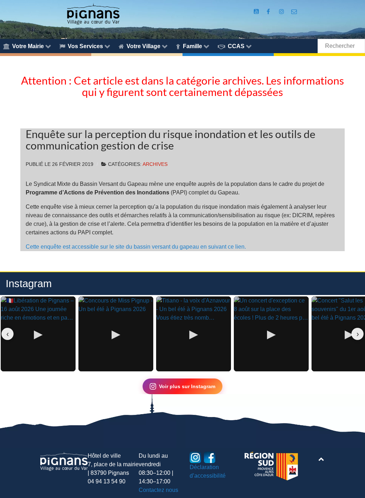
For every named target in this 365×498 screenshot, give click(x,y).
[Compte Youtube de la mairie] (256, 11)
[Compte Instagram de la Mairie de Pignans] (282, 11)
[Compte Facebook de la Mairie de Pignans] (269, 11)
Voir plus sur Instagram (187, 386)
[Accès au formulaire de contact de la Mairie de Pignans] (294, 11)
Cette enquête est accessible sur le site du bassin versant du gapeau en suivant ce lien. (136, 247)
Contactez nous (158, 490)
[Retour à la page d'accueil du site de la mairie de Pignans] (93, 13)
